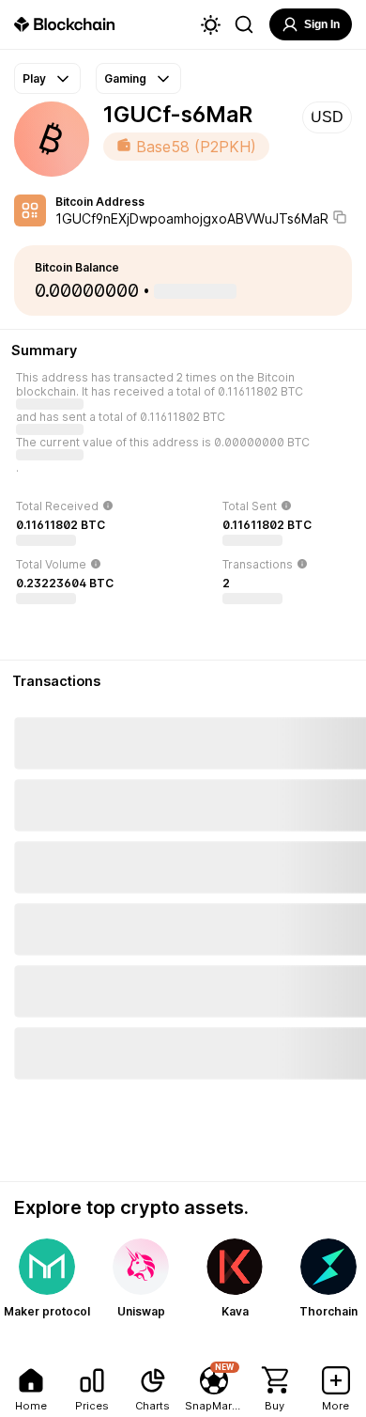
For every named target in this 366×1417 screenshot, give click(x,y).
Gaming (125, 78)
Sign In (322, 24)
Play (34, 78)
